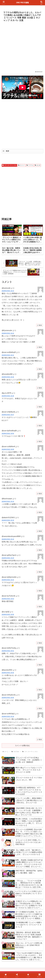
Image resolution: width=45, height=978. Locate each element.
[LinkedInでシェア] (22, 708)
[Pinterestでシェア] (12, 708)
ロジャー (22, 165)
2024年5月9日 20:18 (8, 716)
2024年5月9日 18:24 (8, 333)
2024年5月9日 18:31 (8, 355)
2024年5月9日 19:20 (8, 558)
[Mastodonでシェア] (17, 696)
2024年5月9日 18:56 (8, 433)
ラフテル (30, 165)
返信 (40, 325)
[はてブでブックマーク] (27, 702)
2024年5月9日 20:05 (8, 672)
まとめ (38, 165)
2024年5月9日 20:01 (8, 651)
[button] (40, 537)
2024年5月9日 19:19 (8, 501)
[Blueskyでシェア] (27, 696)
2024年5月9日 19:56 (8, 614)
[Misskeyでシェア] (37, 696)
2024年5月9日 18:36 (8, 377)
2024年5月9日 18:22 (8, 291)
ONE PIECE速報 (22, 2)
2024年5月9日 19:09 (8, 449)
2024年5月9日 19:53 (8, 599)
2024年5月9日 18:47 (8, 414)
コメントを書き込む (22, 745)
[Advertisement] (22, 46)
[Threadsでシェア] (17, 702)
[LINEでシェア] (37, 702)
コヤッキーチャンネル (10, 165)
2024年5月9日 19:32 (8, 580)
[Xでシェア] (7, 696)
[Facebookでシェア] (7, 702)
